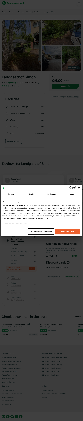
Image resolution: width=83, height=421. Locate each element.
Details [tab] (31, 194)
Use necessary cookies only (41, 231)
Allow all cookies (67, 231)
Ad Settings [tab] (51, 194)
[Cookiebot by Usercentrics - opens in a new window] (71, 187)
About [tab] (72, 194)
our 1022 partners (16, 205)
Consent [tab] (11, 194)
